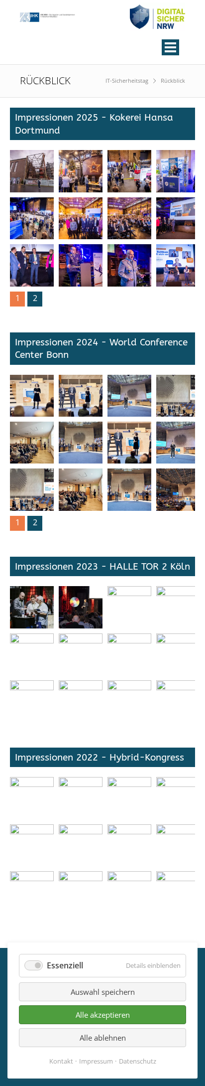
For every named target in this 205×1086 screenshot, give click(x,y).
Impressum (96, 1061)
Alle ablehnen (103, 1038)
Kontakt (61, 1061)
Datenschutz (137, 1061)
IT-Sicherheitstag (126, 80)
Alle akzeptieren (103, 1015)
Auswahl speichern (103, 992)
